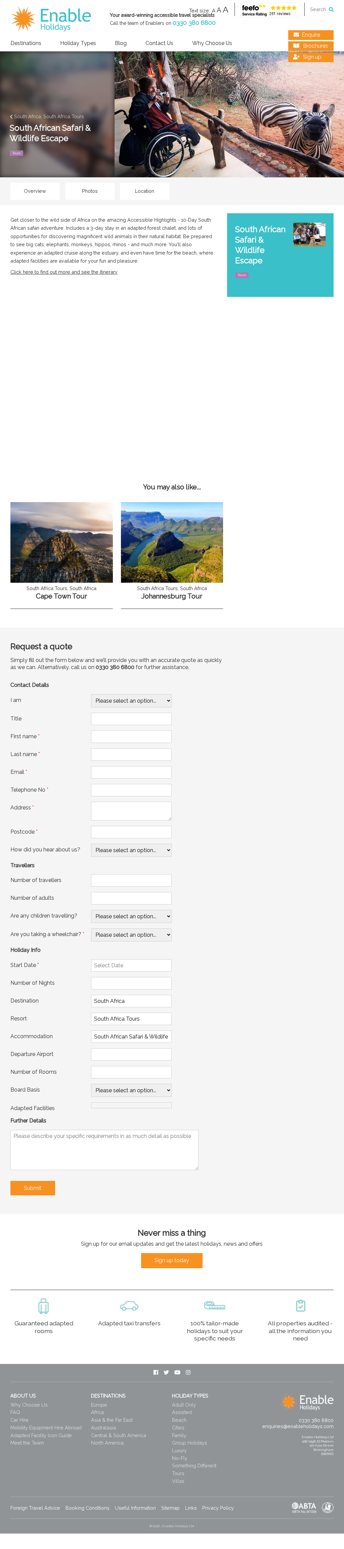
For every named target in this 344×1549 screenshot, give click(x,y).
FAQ (15, 1412)
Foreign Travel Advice (35, 1508)
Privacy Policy (218, 1508)
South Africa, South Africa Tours (48, 116)
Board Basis (25, 1090)
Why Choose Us (212, 43)
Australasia (103, 1427)
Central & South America (118, 1435)
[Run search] (331, 9)
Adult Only (184, 1405)
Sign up (311, 57)
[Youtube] (177, 1372)
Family (179, 1435)
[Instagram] (188, 1372)
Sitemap (170, 1508)
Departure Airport (31, 1054)
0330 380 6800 (194, 22)
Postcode (24, 832)
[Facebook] (156, 1372)
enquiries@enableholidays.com (298, 1426)
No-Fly (179, 1458)
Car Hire (19, 1420)
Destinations (25, 43)
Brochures (315, 46)
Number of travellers (35, 880)
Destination (24, 1001)
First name (25, 736)
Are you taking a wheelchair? (47, 934)
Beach (179, 1420)
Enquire (311, 35)
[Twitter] (166, 1372)
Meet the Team (27, 1443)
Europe (99, 1405)
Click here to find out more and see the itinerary (64, 272)
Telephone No (29, 790)
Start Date (24, 965)
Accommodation (31, 1036)
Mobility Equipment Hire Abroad (46, 1427)
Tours (178, 1473)
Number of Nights (32, 983)
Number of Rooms (33, 1072)
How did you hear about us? (45, 849)
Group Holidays (189, 1443)
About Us (23, 1396)
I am (15, 700)
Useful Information (135, 1508)
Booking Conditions (88, 1508)
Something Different (194, 1465)
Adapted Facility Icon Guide (41, 1435)
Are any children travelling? (43, 916)
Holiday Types (78, 43)
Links (191, 1508)
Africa (97, 1412)
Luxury (179, 1450)
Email (18, 772)
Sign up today (172, 1260)
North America (107, 1443)
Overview (35, 191)
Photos (90, 191)
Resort (18, 1018)
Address (22, 807)
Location (144, 191)
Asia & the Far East (112, 1420)
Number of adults (32, 898)
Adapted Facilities (32, 1108)
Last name (25, 754)
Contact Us (159, 43)
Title (16, 718)
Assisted (182, 1412)
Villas (178, 1481)
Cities (178, 1427)
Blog (121, 43)
